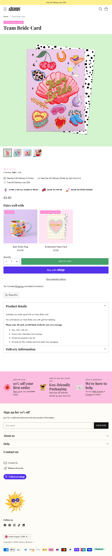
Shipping (19, 286)
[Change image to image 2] (17, 153)
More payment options (56, 279)
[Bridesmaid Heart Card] (56, 226)
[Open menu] (5, 9)
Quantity (7, 257)
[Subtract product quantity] (6, 261)
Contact (88, 394)
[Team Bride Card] (56, 90)
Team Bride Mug (20, 246)
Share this (13, 294)
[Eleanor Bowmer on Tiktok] (19, 525)
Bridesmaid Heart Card (56, 246)
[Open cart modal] (106, 9)
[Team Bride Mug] (20, 226)
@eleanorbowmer (15, 468)
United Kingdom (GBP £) (17, 536)
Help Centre (97, 391)
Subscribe (101, 425)
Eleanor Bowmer (26, 542)
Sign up (16, 391)
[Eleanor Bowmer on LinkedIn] (23, 525)
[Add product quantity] (16, 261)
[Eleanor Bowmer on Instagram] (14, 525)
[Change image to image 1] (8, 153)
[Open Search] (100, 9)
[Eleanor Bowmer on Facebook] (5, 525)
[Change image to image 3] (27, 153)
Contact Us (13, 462)
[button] (56, 170)
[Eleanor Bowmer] (14, 9)
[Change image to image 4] (37, 153)
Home (6, 16)
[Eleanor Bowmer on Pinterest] (9, 525)
